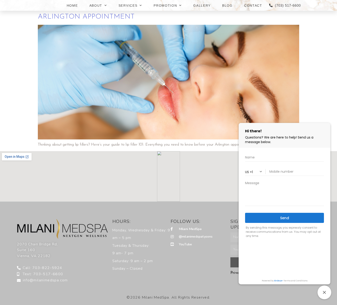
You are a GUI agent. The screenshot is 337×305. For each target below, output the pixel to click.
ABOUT (95, 5)
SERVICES (128, 5)
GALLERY (202, 5)
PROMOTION (165, 5)
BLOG (227, 5)
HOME (72, 5)
